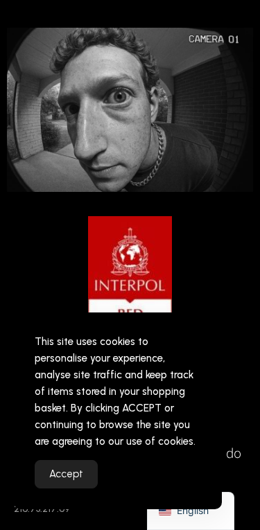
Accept (66, 474)
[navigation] (190, 511)
